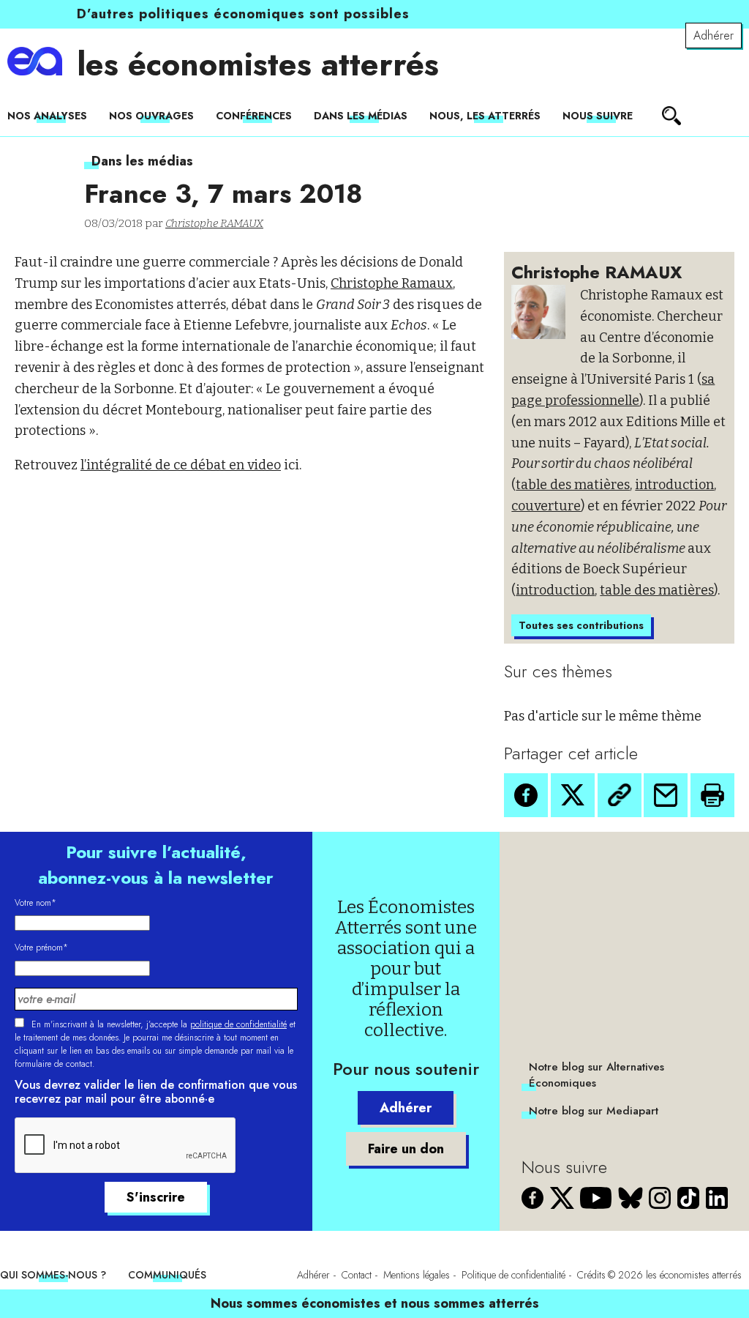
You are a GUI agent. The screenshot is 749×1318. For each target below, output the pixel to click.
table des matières (573, 485)
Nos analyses (47, 115)
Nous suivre (597, 115)
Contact (357, 1274)
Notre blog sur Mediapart (593, 1111)
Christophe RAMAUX (214, 223)
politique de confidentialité (238, 1024)
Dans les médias (360, 115)
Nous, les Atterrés (485, 115)
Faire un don (406, 1148)
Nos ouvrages (151, 115)
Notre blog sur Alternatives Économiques (596, 1075)
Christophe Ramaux (392, 283)
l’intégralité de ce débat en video (180, 465)
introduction (674, 485)
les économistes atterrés (258, 64)
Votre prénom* (41, 947)
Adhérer (713, 35)
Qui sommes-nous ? (53, 1274)
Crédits (591, 1274)
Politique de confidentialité (513, 1274)
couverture (546, 506)
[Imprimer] (712, 795)
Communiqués (167, 1274)
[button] (526, 795)
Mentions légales (416, 1274)
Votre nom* (35, 903)
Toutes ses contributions (581, 625)
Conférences (254, 115)
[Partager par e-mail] (666, 795)
